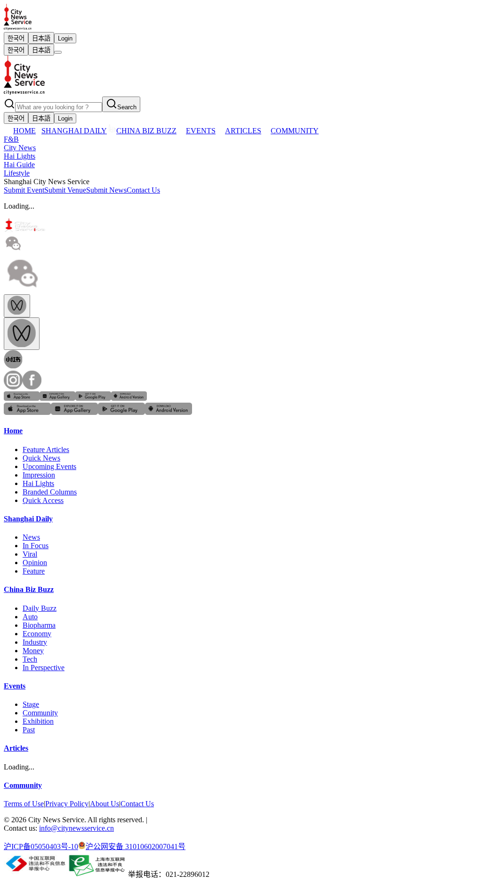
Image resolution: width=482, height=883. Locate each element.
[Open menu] (58, 52)
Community (40, 713)
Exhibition (38, 721)
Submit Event (24, 190)
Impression (39, 475)
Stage (31, 704)
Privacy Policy (66, 804)
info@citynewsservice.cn (76, 828)
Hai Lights (19, 156)
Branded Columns (50, 492)
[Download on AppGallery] (57, 398)
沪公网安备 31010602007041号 (135, 846)
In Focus (35, 546)
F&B (11, 139)
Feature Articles (46, 450)
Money (33, 651)
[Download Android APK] (129, 398)
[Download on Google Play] (93, 398)
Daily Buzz (39, 608)
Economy (37, 634)
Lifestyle (17, 173)
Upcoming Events (49, 466)
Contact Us (143, 190)
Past (29, 730)
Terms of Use (24, 804)
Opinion (35, 563)
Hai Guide (19, 165)
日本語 (41, 38)
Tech (30, 659)
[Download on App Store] (22, 398)
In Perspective (43, 668)
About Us (104, 804)
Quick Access (43, 500)
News (31, 537)
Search (127, 107)
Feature (34, 571)
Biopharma (39, 625)
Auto (30, 617)
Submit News (106, 190)
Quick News (41, 458)
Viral (30, 554)
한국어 (16, 38)
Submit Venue (65, 190)
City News (20, 148)
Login (65, 38)
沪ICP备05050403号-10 (41, 846)
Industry (35, 642)
